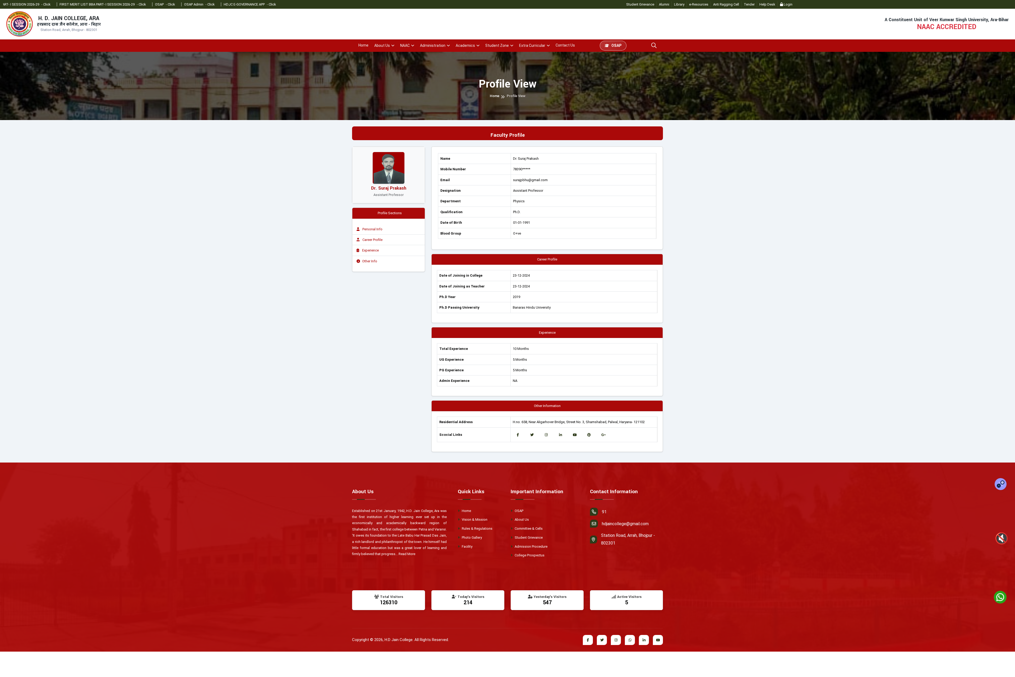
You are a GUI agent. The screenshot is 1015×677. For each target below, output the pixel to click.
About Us (382, 45)
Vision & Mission (474, 520)
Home (363, 45)
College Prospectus (529, 555)
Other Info (369, 261)
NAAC (405, 45)
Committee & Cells (528, 528)
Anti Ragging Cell (726, 4)
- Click (85, 4)
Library (679, 4)
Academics (465, 45)
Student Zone (497, 45)
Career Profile (372, 240)
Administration (432, 45)
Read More (407, 554)
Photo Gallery (471, 537)
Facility (466, 546)
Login (787, 4)
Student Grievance (640, 4)
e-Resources (698, 4)
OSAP (616, 45)
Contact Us (565, 45)
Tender (749, 4)
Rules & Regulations (476, 528)
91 (604, 511)
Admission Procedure (530, 546)
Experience (370, 250)
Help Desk (767, 4)
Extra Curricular (532, 45)
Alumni (664, 4)
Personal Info (372, 229)
